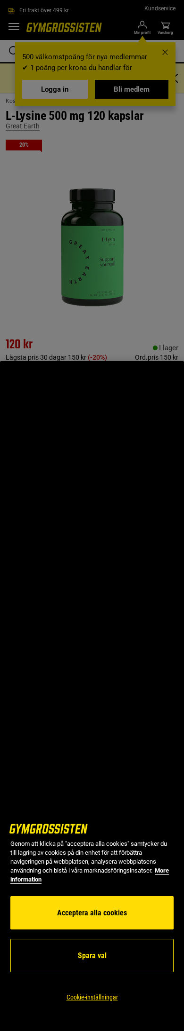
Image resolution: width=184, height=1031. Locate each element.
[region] (92, 696)
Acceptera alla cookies (92, 912)
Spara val (92, 955)
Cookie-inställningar (92, 997)
